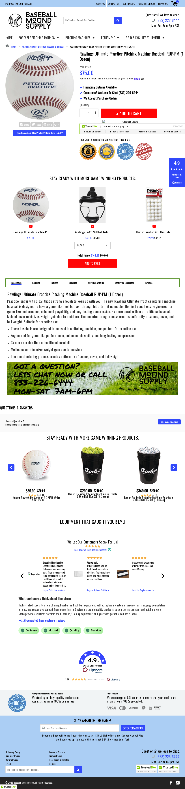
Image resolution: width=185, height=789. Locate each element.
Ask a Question (171, 422)
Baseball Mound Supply (24, 782)
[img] (92, 546)
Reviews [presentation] (148, 282)
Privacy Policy (55, 756)
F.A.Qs (8, 763)
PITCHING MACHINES (78, 37)
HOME (8, 37)
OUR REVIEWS (129, 3)
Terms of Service (57, 752)
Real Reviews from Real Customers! (90, 550)
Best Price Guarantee (59, 760)
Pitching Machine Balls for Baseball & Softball (43, 46)
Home (13, 46)
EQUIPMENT (108, 37)
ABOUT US (100, 3)
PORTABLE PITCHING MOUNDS (36, 37)
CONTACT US (114, 3)
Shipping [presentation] (36, 282)
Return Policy (11, 760)
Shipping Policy (12, 756)
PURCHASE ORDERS (146, 3)
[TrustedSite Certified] (146, 768)
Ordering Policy (12, 752)
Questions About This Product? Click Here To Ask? (40, 133)
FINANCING (163, 3)
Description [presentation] (16, 283)
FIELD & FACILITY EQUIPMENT (143, 37)
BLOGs (52, 763)
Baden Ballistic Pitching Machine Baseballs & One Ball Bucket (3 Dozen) (148, 498)
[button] (23, 575)
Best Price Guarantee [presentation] (124, 282)
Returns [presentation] (54, 282)
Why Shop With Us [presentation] (96, 282)
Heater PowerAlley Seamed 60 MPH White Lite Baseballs (36, 498)
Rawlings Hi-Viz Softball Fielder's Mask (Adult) (92, 232)
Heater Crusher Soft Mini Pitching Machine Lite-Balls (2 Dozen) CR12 (154, 232)
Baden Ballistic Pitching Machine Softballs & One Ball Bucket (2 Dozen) (92, 495)
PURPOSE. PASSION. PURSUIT (18, 3)
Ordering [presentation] (73, 282)
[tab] (16, 283)
